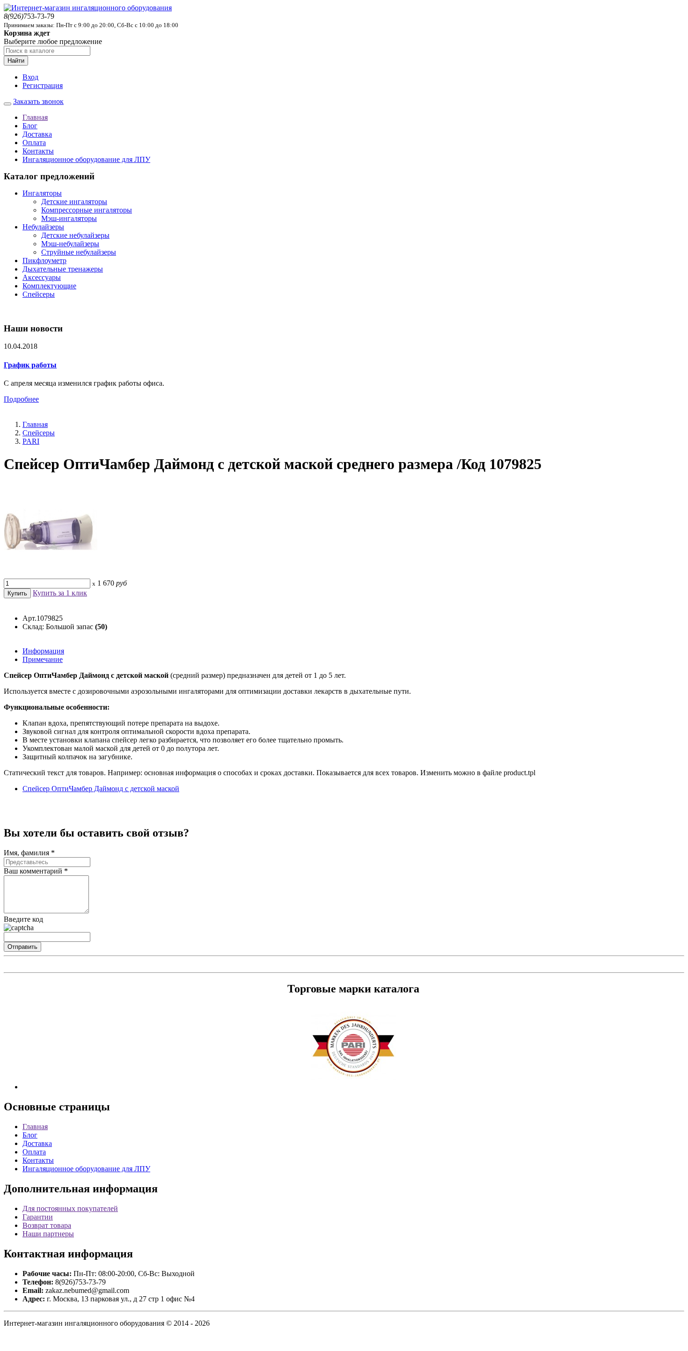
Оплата (34, 143)
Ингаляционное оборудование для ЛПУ (86, 159)
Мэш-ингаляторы (69, 218)
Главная (35, 117)
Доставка (37, 134)
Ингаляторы (42, 193)
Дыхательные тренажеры (62, 269)
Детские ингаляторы (74, 202)
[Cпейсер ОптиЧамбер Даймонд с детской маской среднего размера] (50, 574)
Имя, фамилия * (29, 853)
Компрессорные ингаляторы (86, 210)
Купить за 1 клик (60, 593)
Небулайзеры (43, 227)
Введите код (23, 919)
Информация (43, 651)
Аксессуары (41, 277)
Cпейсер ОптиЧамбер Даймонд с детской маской (100, 789)
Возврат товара (46, 1225)
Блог (29, 126)
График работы (30, 365)
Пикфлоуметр (44, 260)
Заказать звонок (38, 101)
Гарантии (37, 1217)
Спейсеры (38, 294)
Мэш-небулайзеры (70, 244)
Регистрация (42, 85)
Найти (15, 60)
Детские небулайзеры (75, 235)
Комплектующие (49, 286)
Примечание (42, 659)
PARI (30, 441)
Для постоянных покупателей (70, 1208)
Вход (30, 77)
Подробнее (21, 399)
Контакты (38, 151)
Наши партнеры (48, 1234)
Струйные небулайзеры (78, 252)
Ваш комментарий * (36, 871)
